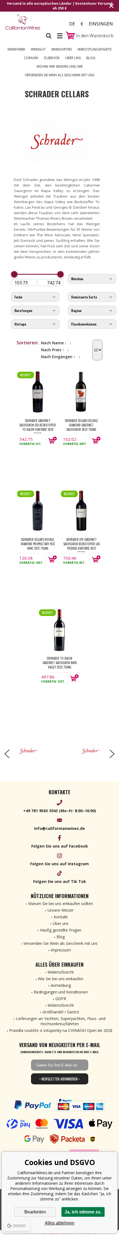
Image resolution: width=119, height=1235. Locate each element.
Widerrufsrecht (61, 972)
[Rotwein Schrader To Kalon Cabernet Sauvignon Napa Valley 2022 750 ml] (59, 629)
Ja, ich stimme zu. (83, 1212)
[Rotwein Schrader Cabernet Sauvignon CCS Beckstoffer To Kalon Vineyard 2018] (37, 391)
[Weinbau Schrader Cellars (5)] (92, 279)
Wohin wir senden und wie (60, 66)
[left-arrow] (7, 754)
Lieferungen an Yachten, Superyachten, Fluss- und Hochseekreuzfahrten (60, 1021)
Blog (90, 58)
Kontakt (61, 916)
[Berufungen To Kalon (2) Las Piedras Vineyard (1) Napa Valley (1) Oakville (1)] (35, 310)
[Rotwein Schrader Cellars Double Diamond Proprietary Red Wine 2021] (37, 510)
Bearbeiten (35, 1212)
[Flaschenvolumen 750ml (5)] (92, 324)
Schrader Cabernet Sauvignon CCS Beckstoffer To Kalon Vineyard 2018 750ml (37, 425)
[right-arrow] (112, 754)
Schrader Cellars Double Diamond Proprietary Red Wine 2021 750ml (38, 543)
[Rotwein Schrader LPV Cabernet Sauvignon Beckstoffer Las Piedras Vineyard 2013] (81, 510)
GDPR (60, 998)
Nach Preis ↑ (52, 349)
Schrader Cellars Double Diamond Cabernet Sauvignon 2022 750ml (81, 425)
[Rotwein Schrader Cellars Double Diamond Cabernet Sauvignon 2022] (81, 391)
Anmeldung (61, 985)
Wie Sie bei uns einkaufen (60, 978)
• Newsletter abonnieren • (59, 1079)
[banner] (24, 22)
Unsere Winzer (61, 910)
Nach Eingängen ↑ (58, 356)
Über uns (73, 58)
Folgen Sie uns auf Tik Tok (59, 881)
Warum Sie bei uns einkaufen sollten (60, 903)
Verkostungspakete (94, 49)
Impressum (61, 950)
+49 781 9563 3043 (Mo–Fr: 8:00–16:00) (59, 810)
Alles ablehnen (59, 1223)
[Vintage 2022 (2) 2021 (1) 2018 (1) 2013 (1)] (35, 324)
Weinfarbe (16, 49)
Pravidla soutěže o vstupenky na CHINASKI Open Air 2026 (60, 1030)
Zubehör (52, 58)
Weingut (38, 49)
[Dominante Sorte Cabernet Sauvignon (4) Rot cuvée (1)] (92, 297)
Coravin (31, 58)
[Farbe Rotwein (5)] (35, 297)
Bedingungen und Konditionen (61, 992)
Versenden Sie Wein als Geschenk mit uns (59, 75)
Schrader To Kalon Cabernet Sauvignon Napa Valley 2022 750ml (60, 662)
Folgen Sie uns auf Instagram (59, 863)
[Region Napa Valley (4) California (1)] (92, 310)
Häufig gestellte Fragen (60, 930)
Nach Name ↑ (54, 342)
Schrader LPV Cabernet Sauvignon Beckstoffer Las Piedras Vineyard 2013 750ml (81, 544)
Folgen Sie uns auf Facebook (59, 846)
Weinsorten (61, 49)
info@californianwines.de (59, 828)
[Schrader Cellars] (28, 751)
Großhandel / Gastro (60, 1011)
